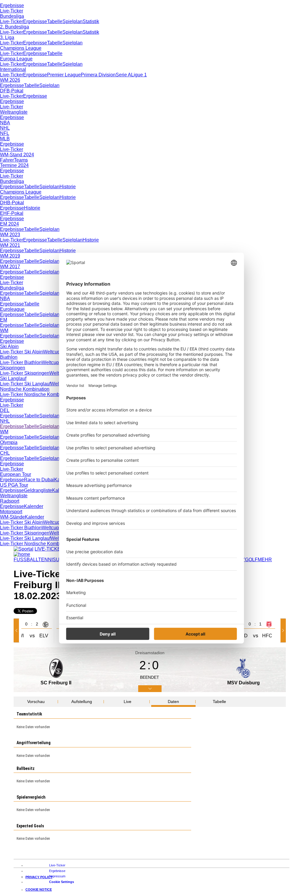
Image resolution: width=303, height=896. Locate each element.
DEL (4, 410)
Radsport (9, 501)
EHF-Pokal (11, 213)
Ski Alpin (9, 346)
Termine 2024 (14, 165)
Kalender (33, 506)
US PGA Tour (14, 485)
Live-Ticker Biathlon (21, 362)
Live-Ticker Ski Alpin (21, 351)
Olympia (8, 442)
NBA (5, 122)
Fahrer (7, 160)
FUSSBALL (26, 559)
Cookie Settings (61, 882)
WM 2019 (10, 255)
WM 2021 (10, 245)
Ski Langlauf (13, 378)
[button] (17, 630)
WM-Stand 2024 (17, 154)
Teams (21, 160)
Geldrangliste (38, 490)
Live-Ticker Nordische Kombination (37, 394)
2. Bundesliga (14, 26)
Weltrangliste (14, 112)
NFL (4, 133)
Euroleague (12, 309)
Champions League (20, 48)
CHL (5, 453)
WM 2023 (10, 234)
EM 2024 (9, 223)
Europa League (16, 58)
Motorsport (11, 511)
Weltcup (51, 351)
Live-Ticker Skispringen (24, 373)
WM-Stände (12, 516)
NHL (5, 128)
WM (4, 330)
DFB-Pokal (11, 90)
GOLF (251, 559)
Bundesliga (12, 16)
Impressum (57, 876)
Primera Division (98, 74)
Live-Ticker (11, 10)
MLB (5, 138)
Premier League (64, 74)
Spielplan (72, 21)
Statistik (91, 21)
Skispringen (12, 367)
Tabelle (54, 21)
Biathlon (8, 357)
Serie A (123, 74)
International (13, 69)
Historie (67, 186)
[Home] (22, 554)
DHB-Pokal (12, 202)
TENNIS (47, 559)
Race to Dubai (39, 479)
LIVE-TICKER (49, 548)
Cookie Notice (38, 889)
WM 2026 (10, 80)
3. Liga (7, 37)
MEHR (265, 559)
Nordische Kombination (24, 389)
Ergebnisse (12, 5)
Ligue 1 (139, 74)
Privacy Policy (38, 877)
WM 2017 (10, 266)
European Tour (15, 474)
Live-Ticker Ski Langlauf (25, 383)
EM (3, 319)
